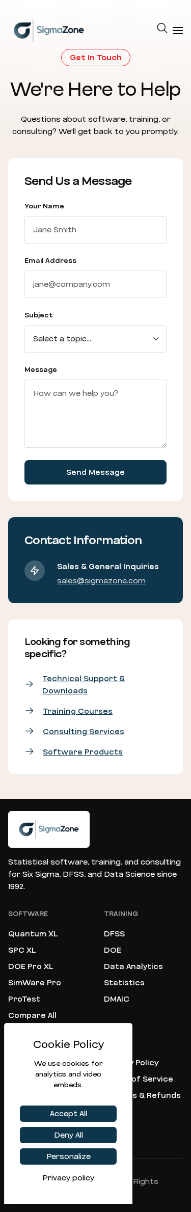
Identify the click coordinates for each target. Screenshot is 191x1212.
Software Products (83, 752)
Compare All (32, 1015)
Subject (38, 315)
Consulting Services (83, 731)
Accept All (68, 1113)
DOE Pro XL (30, 966)
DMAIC (116, 999)
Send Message (95, 472)
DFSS (114, 933)
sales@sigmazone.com (101, 580)
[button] (162, 30)
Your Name (44, 206)
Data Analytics (133, 966)
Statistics (124, 982)
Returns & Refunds (142, 1095)
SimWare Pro (34, 982)
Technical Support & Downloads (83, 684)
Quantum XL (33, 933)
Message (40, 370)
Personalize (68, 1156)
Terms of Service (138, 1079)
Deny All (68, 1135)
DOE (112, 950)
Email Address (50, 261)
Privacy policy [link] (68, 1177)
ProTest (24, 999)
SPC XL (22, 950)
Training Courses (78, 711)
